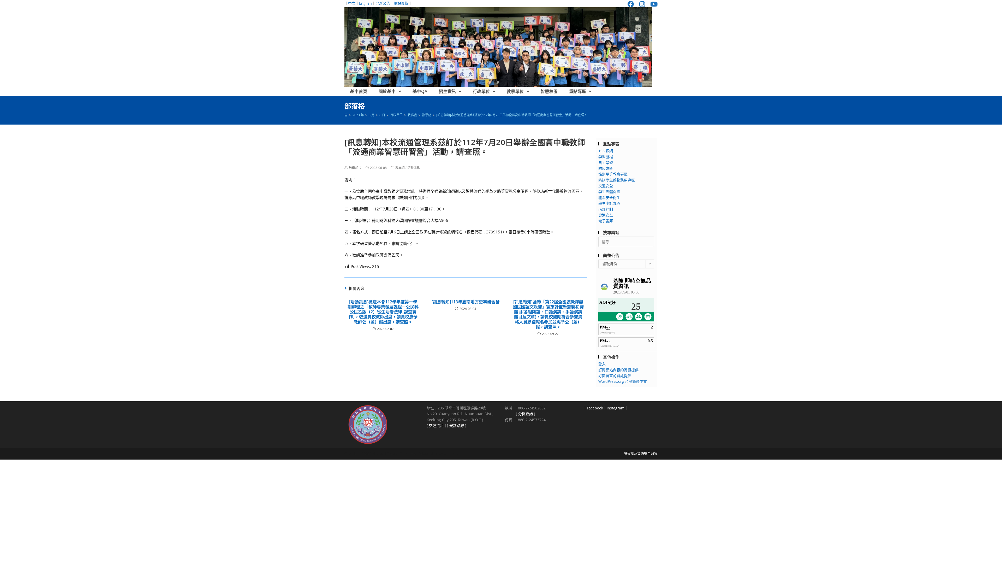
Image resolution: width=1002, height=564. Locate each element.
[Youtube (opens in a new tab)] (653, 4)
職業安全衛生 (609, 197)
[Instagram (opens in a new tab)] (642, 4)
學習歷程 (605, 156)
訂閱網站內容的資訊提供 (618, 369)
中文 (351, 3)
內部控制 (605, 209)
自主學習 (605, 162)
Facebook (595, 408)
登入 (602, 363)
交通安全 (605, 185)
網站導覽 (401, 3)
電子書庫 (605, 220)
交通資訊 (436, 425)
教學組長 (355, 168)
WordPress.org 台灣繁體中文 (622, 381)
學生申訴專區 (609, 203)
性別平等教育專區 (613, 174)
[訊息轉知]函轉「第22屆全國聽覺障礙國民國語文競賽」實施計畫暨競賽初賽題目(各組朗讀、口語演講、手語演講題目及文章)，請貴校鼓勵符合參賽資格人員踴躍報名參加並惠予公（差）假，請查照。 (548, 314)
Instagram (615, 408)
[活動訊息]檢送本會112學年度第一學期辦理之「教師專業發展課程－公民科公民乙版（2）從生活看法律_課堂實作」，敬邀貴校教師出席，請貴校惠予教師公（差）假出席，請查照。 (383, 312)
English (365, 3)
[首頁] (346, 115)
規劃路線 (456, 425)
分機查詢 (525, 413)
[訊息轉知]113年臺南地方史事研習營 (466, 301)
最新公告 (382, 3)
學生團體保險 (609, 191)
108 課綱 (605, 150)
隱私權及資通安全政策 (641, 453)
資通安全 (605, 215)
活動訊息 (413, 168)
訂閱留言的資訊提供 (614, 375)
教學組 (400, 168)
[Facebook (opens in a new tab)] (631, 4)
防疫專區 (605, 168)
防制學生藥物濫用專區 (616, 180)
